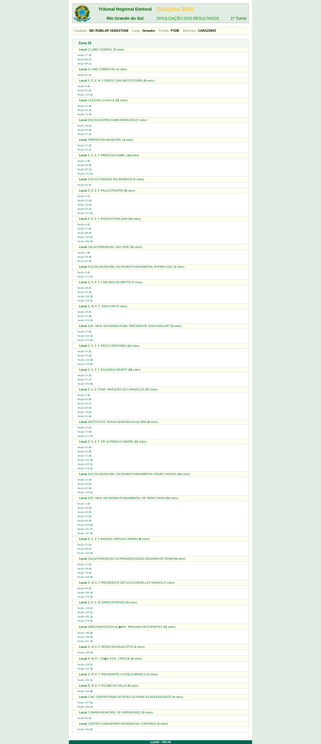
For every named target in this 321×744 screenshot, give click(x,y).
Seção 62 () (84, 110)
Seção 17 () (84, 55)
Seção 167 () (85, 533)
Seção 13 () (84, 427)
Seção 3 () (83, 395)
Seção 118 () (85, 237)
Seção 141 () (85, 668)
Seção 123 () (85, 320)
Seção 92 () (84, 169)
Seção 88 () (84, 233)
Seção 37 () (84, 331)
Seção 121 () (85, 213)
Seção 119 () (85, 664)
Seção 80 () (84, 520)
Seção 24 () (84, 351)
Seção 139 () (85, 637)
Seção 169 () (85, 652)
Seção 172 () (85, 340)
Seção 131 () (85, 529)
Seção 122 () (85, 173)
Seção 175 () (85, 596)
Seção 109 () (85, 577)
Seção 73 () (84, 431)
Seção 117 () (85, 436)
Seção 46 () (84, 288)
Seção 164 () (85, 729)
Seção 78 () (84, 412)
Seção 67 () (84, 90)
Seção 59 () (84, 257)
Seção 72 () (84, 316)
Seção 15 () (84, 375)
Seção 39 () (84, 125)
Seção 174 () (85, 620)
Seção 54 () (84, 512)
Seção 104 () (85, 553)
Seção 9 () (83, 272)
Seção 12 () (84, 564)
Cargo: (136, 30)
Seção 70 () (84, 516)
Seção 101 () (85, 460)
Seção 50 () (84, 403)
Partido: (164, 30)
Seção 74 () (84, 114)
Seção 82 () (84, 292)
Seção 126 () (85, 492)
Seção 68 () (84, 59)
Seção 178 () (85, 468)
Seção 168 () (85, 241)
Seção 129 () (85, 300)
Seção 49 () (84, 568)
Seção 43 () (84, 399)
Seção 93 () (84, 209)
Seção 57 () (84, 228)
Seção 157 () (85, 702)
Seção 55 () (84, 149)
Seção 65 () (84, 130)
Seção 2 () (83, 161)
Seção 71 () (84, 455)
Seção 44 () (84, 508)
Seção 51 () (84, 200)
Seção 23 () (84, 106)
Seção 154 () (85, 691)
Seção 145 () (85, 612)
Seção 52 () (84, 451)
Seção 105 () (85, 383)
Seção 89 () (84, 63)
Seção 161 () (85, 641)
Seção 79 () (84, 572)
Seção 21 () (84, 544)
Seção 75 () (84, 355)
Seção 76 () (84, 204)
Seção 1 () (83, 252)
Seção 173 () (85, 276)
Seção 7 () (83, 503)
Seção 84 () (84, 588)
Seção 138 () (85, 608)
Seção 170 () (85, 364)
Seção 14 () (84, 479)
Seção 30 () (84, 447)
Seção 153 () (85, 680)
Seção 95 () (84, 261)
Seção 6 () (83, 86)
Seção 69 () (84, 548)
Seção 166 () (85, 706)
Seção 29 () (84, 312)
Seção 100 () (85, 632)
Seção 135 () (85, 464)
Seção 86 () (84, 718)
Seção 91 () (84, 416)
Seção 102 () (85, 525)
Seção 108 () (85, 296)
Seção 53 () (84, 484)
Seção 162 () (85, 616)
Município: (190, 30)
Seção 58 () (84, 165)
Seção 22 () (84, 145)
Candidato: (81, 30)
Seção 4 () (83, 224)
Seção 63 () (84, 75)
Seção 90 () (84, 185)
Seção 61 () (84, 379)
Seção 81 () (84, 488)
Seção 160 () (85, 592)
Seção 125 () (85, 94)
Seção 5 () (83, 196)
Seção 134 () (85, 359)
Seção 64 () (84, 407)
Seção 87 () (84, 134)
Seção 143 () (85, 336)
